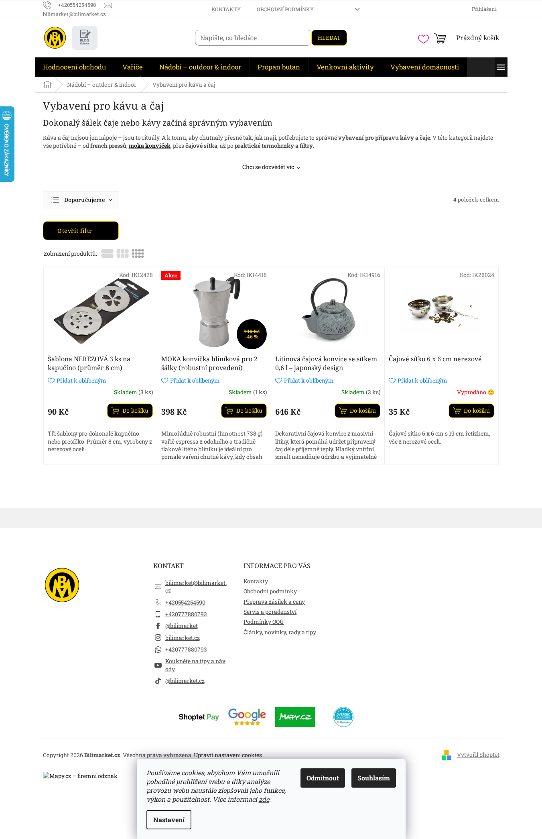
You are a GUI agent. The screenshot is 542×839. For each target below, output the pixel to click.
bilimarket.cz (182, 637)
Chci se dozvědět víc (268, 167)
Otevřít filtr (75, 230)
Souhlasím (373, 778)
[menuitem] (74, 67)
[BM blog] (84, 38)
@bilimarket (181, 625)
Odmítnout (323, 778)
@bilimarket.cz (185, 680)
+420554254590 (185, 602)
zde (264, 799)
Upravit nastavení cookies (228, 755)
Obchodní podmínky (285, 9)
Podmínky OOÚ (264, 621)
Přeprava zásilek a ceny (274, 601)
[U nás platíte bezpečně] (199, 716)
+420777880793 (186, 614)
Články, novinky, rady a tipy (280, 632)
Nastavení (169, 819)
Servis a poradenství (270, 611)
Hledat (329, 37)
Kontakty (226, 9)
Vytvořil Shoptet (478, 754)
